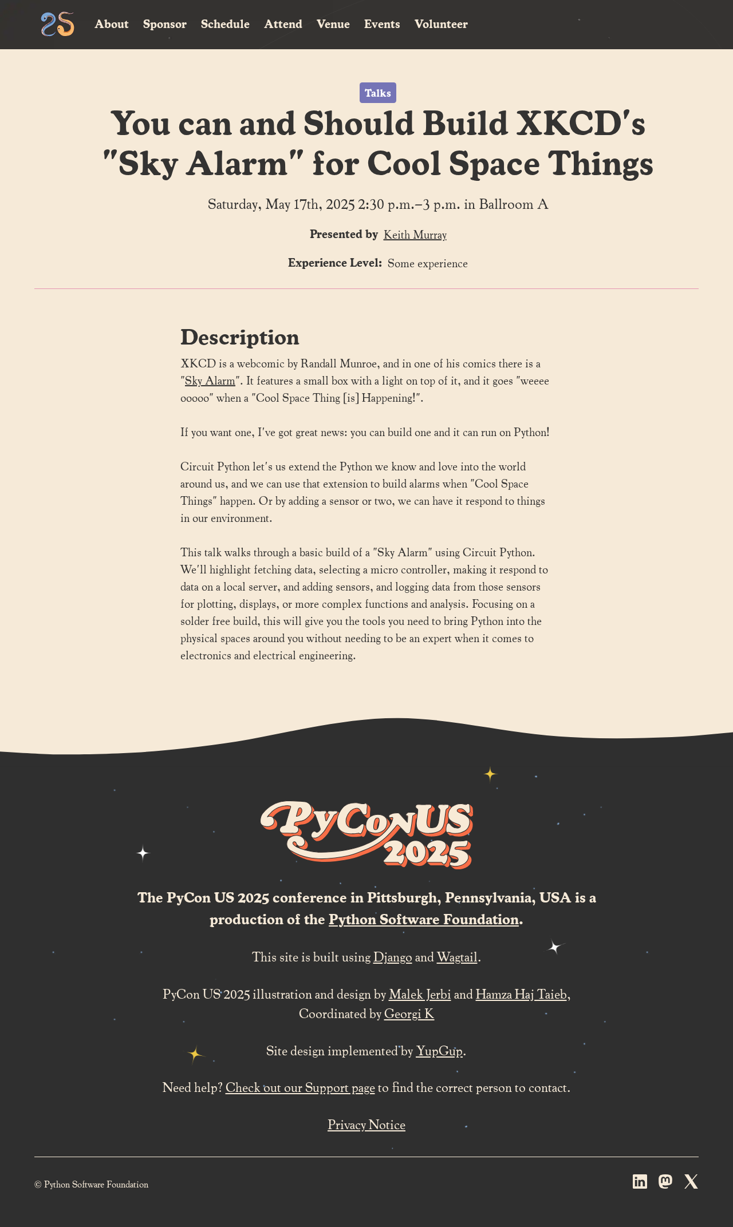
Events (382, 23)
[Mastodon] (666, 1184)
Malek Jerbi (420, 993)
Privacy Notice (366, 1124)
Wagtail (457, 956)
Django (392, 956)
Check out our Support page (300, 1086)
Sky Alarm (210, 380)
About (111, 23)
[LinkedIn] (640, 1184)
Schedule (225, 23)
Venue (333, 23)
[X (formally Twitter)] (691, 1184)
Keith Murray (415, 234)
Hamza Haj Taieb (521, 993)
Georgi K (409, 1013)
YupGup (439, 1050)
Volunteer (441, 23)
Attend (283, 23)
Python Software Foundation (424, 919)
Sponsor (165, 23)
